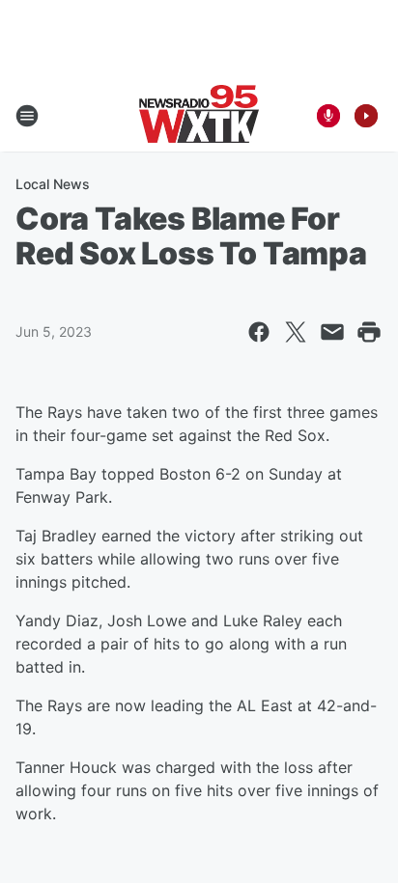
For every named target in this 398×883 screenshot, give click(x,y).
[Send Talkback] (328, 115)
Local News (52, 184)
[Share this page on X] (295, 331)
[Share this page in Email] (332, 331)
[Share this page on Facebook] (258, 331)
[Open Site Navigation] (27, 115)
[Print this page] (369, 331)
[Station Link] (199, 116)
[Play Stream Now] (366, 115)
